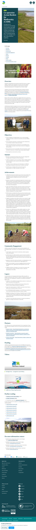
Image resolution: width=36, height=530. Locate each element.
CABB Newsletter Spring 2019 (11, 406)
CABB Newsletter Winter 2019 (11, 408)
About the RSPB (5, 470)
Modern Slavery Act (9, 520)
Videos (7, 58)
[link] (25, 456)
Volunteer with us (5, 465)
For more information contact (11, 61)
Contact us (4, 474)
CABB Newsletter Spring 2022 (11, 413)
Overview (7, 48)
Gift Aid (3, 478)
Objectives (8, 49)
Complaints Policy (20, 518)
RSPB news (4, 468)
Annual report (4, 472)
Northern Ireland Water (10, 337)
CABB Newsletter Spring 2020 (11, 410)
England (3, 485)
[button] (18, 70)
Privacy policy (15, 518)
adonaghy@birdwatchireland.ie (15, 443)
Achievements (8, 51)
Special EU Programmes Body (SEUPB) (19, 346)
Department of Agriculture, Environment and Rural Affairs (16, 348)
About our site (4, 520)
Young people (21, 472)
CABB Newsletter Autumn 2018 (11, 404)
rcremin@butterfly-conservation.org (16, 446)
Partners (7, 55)
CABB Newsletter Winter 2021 (11, 411)
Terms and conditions (5, 518)
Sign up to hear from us (6, 463)
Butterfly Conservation (18, 94)
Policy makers (21, 468)
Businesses (20, 470)
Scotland (3, 487)
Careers (3, 466)
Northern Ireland (5, 491)
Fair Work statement (15, 520)
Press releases (4, 476)
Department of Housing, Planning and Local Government (20, 349)
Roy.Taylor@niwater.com (14, 449)
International (4, 493)
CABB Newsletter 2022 (10, 415)
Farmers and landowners (23, 465)
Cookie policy (10, 518)
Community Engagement (10, 52)
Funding (7, 57)
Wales (3, 489)
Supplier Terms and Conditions (28, 518)
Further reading (8, 60)
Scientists (20, 466)
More (15, 506)
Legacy (7, 54)
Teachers (20, 463)
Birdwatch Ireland (11, 94)
